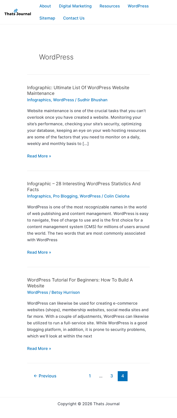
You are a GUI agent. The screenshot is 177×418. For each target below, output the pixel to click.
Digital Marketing (75, 6)
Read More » (39, 156)
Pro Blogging (65, 196)
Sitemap (47, 18)
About (45, 6)
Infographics (39, 99)
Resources (110, 6)
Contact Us (74, 18)
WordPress (138, 6)
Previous (45, 375)
